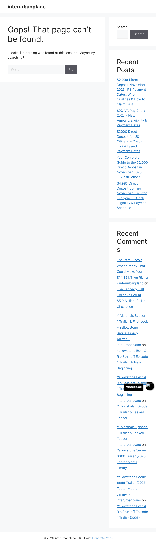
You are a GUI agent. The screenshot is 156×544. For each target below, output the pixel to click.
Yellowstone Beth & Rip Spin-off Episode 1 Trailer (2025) (132, 512)
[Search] (71, 69)
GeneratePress (102, 538)
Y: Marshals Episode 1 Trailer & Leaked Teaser (132, 412)
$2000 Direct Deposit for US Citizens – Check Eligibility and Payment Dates (129, 141)
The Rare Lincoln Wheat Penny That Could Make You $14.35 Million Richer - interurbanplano (132, 271)
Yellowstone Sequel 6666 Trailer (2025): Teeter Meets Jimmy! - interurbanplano (132, 488)
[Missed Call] (150, 386)
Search (122, 27)
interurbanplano (27, 7)
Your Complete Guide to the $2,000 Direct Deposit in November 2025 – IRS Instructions (132, 167)
